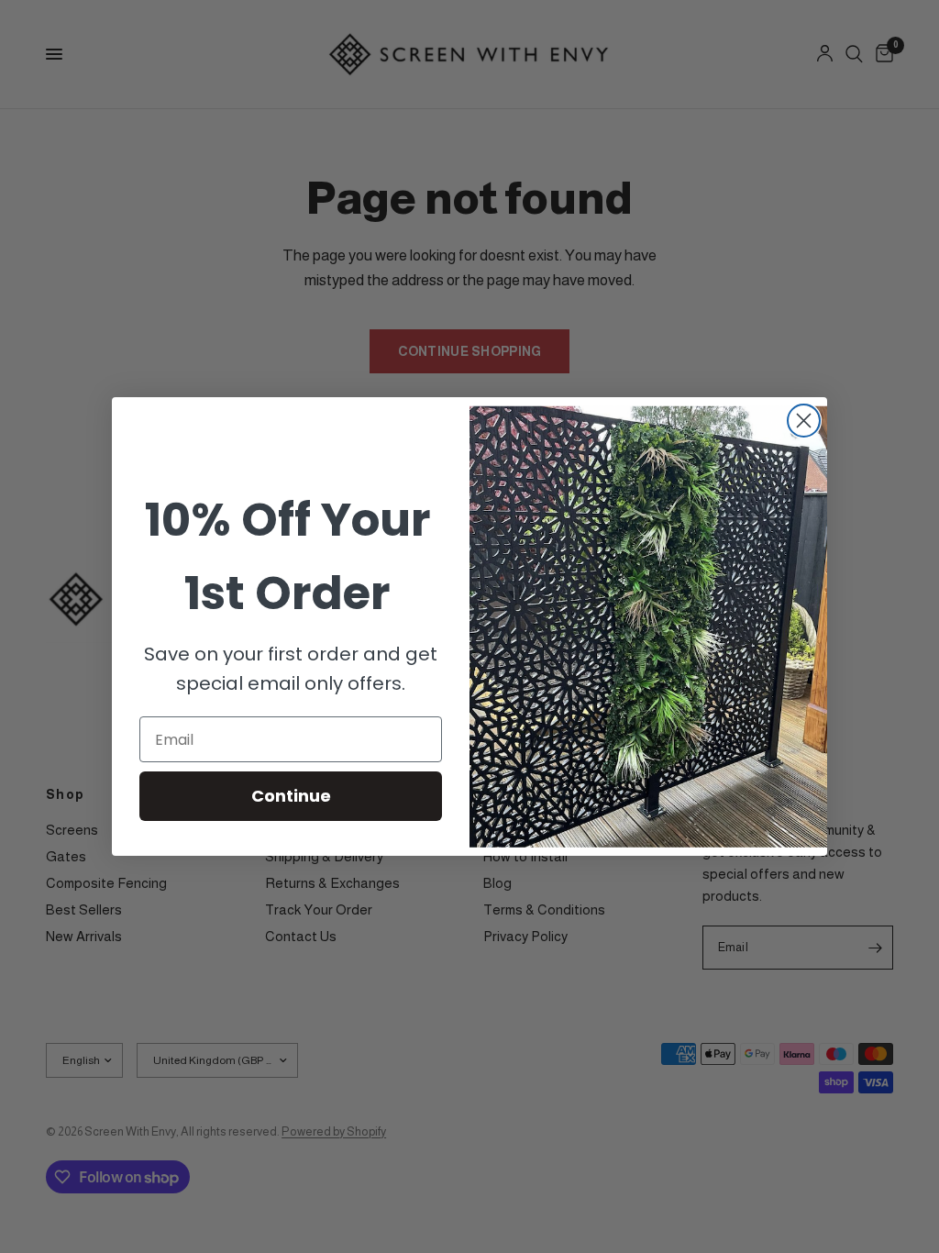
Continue (291, 795)
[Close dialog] (804, 421)
